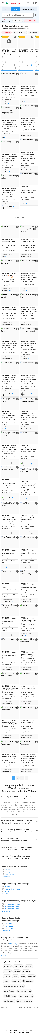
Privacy (30, 1030)
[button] (8, 207)
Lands (7, 891)
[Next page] (26, 778)
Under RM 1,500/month (13, 909)
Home (5, 1030)
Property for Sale (14, 1007)
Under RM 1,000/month (13, 906)
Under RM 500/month (12, 904)
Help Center (14, 1030)
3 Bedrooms (9, 928)
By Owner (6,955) (19, 32)
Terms (23, 1030)
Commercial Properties (12, 889)
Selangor (8, 869)
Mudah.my (13, 944)
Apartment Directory (28, 9)
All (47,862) (6, 32)
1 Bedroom (8, 924)
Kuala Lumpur (9, 874)
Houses (7, 887)
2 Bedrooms (9, 926)
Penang (7, 872)
